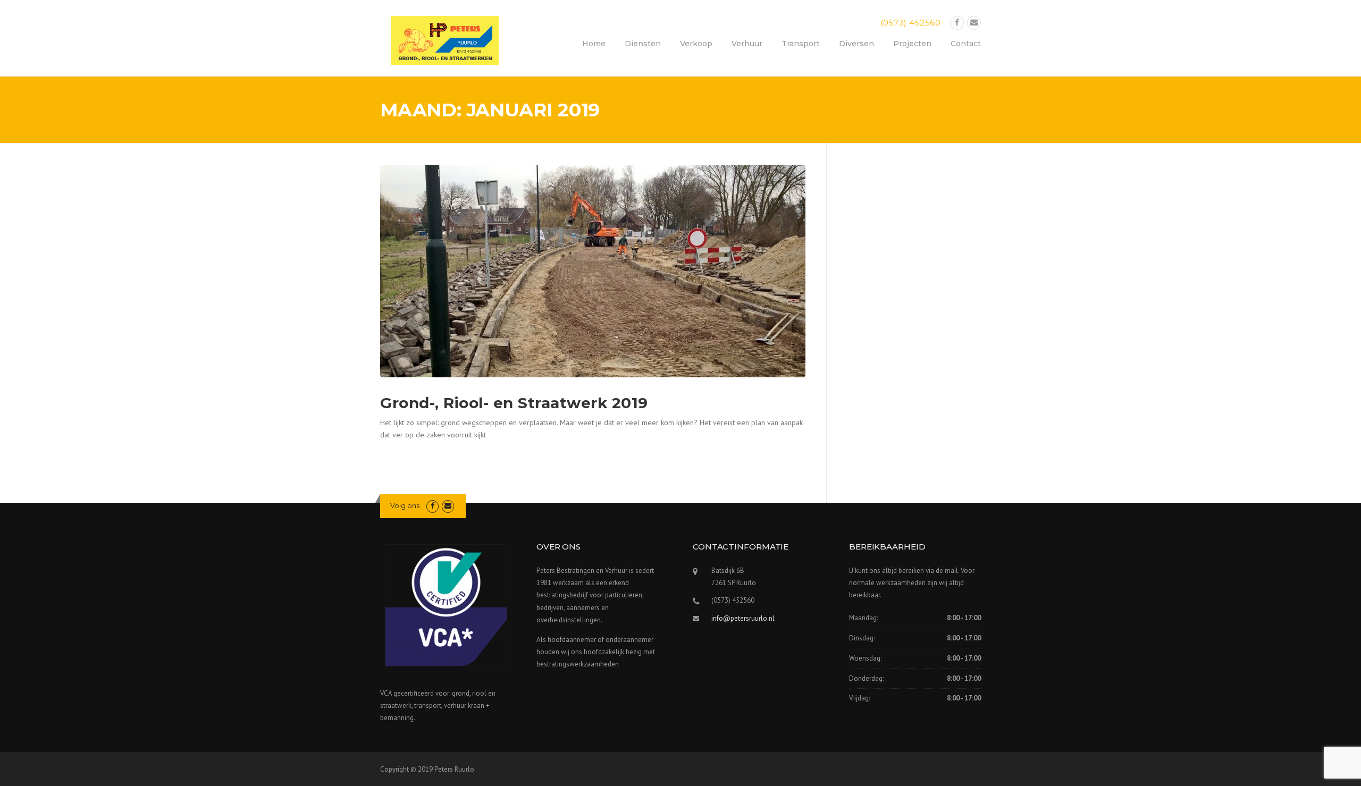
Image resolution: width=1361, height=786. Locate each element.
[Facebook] (957, 23)
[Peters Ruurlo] (445, 39)
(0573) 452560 (910, 23)
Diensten (643, 43)
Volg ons (404, 505)
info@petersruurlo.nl (743, 618)
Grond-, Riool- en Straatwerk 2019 (514, 403)
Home (594, 43)
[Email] (974, 23)
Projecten (912, 43)
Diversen (856, 43)
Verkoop (696, 43)
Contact (966, 43)
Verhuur (747, 43)
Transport (801, 43)
